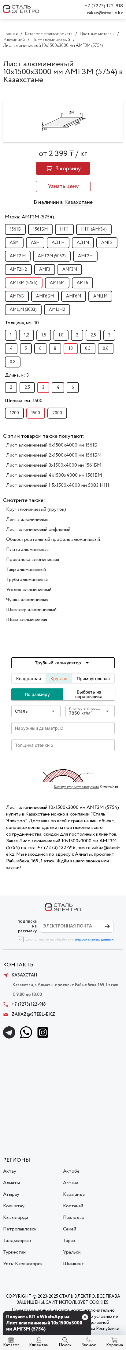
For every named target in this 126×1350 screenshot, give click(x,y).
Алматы (11, 1182)
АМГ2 (107, 243)
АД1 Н (58, 243)
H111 (64, 229)
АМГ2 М (18, 256)
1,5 (43, 335)
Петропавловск (20, 1229)
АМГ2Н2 (18, 269)
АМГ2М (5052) (52, 256)
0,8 (13, 362)
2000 (57, 413)
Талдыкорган (17, 1240)
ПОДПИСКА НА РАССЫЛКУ (27, 926)
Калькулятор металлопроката (76, 787)
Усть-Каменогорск (23, 1263)
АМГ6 (82, 283)
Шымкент (73, 1263)
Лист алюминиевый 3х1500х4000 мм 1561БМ (54, 465)
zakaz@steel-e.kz (105, 12)
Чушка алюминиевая (27, 599)
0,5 (88, 349)
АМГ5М (57, 283)
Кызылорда (15, 1217)
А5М (14, 243)
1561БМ (40, 229)
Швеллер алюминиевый (31, 609)
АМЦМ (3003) (23, 310)
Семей (69, 1229)
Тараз (69, 1240)
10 (71, 349)
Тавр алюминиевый (26, 569)
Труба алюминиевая (27, 579)
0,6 (106, 349)
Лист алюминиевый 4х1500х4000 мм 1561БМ (54, 475)
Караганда (74, 1194)
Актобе (71, 1171)
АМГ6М (73, 296)
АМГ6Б (17, 296)
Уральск (72, 1252)
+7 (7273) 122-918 (104, 5)
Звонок (88, 1345)
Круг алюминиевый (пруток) (36, 509)
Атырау (11, 1194)
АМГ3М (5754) (24, 283)
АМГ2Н (85, 256)
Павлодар (73, 1217)
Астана (70, 1182)
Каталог (11, 1345)
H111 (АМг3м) (94, 229)
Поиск (65, 1345)
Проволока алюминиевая (32, 559)
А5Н (35, 243)
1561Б (15, 229)
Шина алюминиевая (26, 619)
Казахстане (78, 202)
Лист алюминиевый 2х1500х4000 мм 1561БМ (54, 455)
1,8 (61, 335)
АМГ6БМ (45, 296)
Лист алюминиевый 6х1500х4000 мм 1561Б (51, 445)
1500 (35, 413)
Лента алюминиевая (27, 519)
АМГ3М (69, 269)
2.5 (27, 387)
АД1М (83, 243)
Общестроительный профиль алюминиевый (53, 539)
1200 (14, 413)
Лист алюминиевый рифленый (38, 529)
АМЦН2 (57, 310)
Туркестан (14, 1252)
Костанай (73, 1205)
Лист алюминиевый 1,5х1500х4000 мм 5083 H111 (57, 485)
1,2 (26, 335)
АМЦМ (100, 296)
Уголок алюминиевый (28, 589)
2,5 (93, 335)
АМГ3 (44, 269)
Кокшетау (13, 1205)
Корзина (114, 1345)
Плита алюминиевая (27, 549)
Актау (9, 1171)
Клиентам (39, 1345)
